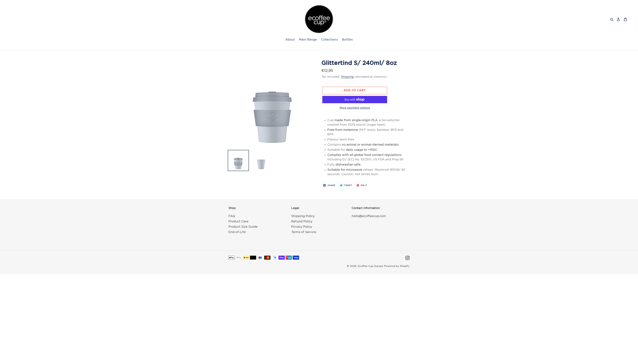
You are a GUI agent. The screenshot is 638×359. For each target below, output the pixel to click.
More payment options (355, 108)
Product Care (238, 221)
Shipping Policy (303, 216)
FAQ (231, 216)
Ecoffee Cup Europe (370, 266)
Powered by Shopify (397, 266)
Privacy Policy (301, 226)
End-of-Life (237, 232)
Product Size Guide (243, 226)
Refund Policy (301, 221)
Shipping (347, 76)
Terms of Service (303, 232)
